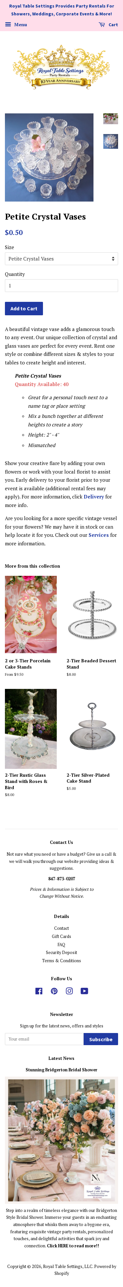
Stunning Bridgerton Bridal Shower (61, 1070)
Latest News (61, 1058)
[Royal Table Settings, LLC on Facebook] (39, 992)
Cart (113, 25)
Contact (61, 928)
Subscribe (101, 1039)
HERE (63, 1246)
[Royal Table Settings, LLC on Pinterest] (54, 992)
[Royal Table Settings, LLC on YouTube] (84, 992)
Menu (20, 24)
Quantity (15, 274)
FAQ (61, 944)
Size (9, 247)
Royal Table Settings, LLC (67, 1266)
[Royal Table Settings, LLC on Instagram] (69, 992)
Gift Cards (61, 936)
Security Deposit (61, 952)
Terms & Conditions (61, 961)
